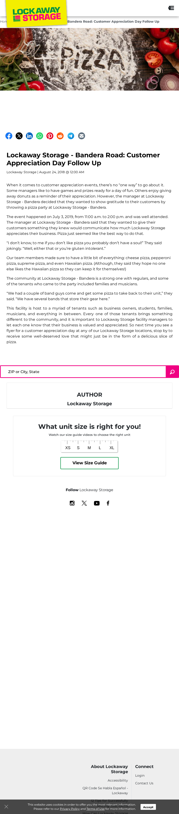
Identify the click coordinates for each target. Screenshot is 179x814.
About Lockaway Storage (109, 769)
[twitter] (84, 502)
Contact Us (144, 783)
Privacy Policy (70, 808)
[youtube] (97, 502)
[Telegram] (70, 136)
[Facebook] (9, 136)
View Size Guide (89, 462)
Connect (144, 766)
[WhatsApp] (39, 136)
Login (140, 775)
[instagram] (72, 502)
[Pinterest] (50, 136)
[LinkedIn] (29, 136)
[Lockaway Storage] (36, 14)
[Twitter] (19, 136)
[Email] (81, 136)
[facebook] (108, 502)
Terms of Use (95, 808)
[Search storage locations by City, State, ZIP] (158, 8)
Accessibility (118, 780)
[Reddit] (60, 136)
